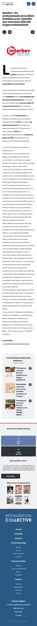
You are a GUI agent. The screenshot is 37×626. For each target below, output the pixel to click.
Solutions (18, 590)
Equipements (18, 587)
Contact (18, 615)
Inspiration (18, 556)
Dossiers (18, 538)
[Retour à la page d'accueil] (18, 518)
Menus (18, 572)
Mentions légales (18, 601)
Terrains (18, 550)
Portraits (18, 547)
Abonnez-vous (18, 608)
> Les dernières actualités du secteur (16, 344)
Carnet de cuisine (18, 561)
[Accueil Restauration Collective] (7, 3)
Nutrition (18, 584)
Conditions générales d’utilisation (18, 605)
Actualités (14, 9)
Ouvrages (18, 575)
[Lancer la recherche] (29, 4)
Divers (18, 593)
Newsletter (18, 612)
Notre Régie (11, 476)
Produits (18, 565)
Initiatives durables (19, 553)
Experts (18, 579)
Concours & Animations (18, 569)
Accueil (5, 9)
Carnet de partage (18, 543)
